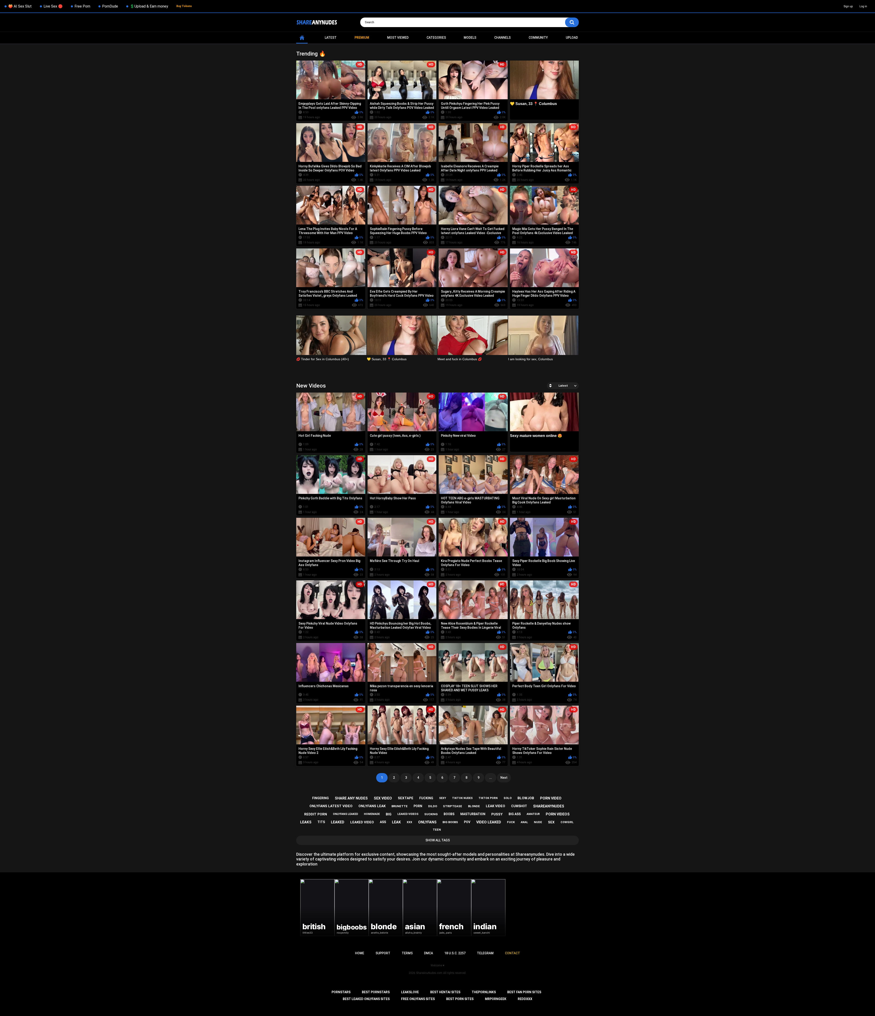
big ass (515, 814)
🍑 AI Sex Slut (20, 6)
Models (470, 37)
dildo (432, 806)
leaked (337, 822)
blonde (474, 806)
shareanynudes (548, 806)
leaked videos (407, 814)
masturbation (472, 814)
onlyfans (427, 822)
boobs (449, 814)
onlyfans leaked (345, 814)
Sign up (848, 6)
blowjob (525, 798)
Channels (502, 37)
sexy (442, 798)
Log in (863, 6)
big (388, 814)
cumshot (519, 806)
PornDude (110, 6)
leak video (495, 806)
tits (321, 822)
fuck (511, 822)
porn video (550, 798)
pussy (497, 814)
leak (396, 822)
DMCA (428, 953)
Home (302, 37)
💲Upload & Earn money (149, 6)
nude (538, 822)
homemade (372, 814)
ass (383, 822)
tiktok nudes (462, 798)
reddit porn (315, 814)
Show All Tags (437, 840)
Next (503, 777)
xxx (409, 822)
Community (538, 37)
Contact (512, 953)
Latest (331, 37)
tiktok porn (488, 798)
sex (551, 822)
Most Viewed (398, 37)
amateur (533, 814)
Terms (407, 953)
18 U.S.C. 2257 (455, 953)
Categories (436, 37)
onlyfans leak (372, 806)
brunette (399, 806)
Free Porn (82, 6)
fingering (320, 798)
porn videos (558, 814)
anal (524, 822)
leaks (305, 822)
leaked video (362, 822)
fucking (426, 798)
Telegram (485, 953)
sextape (405, 798)
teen (437, 829)
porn (418, 806)
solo (508, 798)
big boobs (450, 822)
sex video (383, 798)
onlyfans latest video (331, 806)
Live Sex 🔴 (53, 6)
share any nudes (351, 798)
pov (467, 822)
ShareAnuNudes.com (429, 973)
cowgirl (567, 822)
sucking (431, 814)
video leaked (488, 822)
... (490, 777)
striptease (452, 806)
